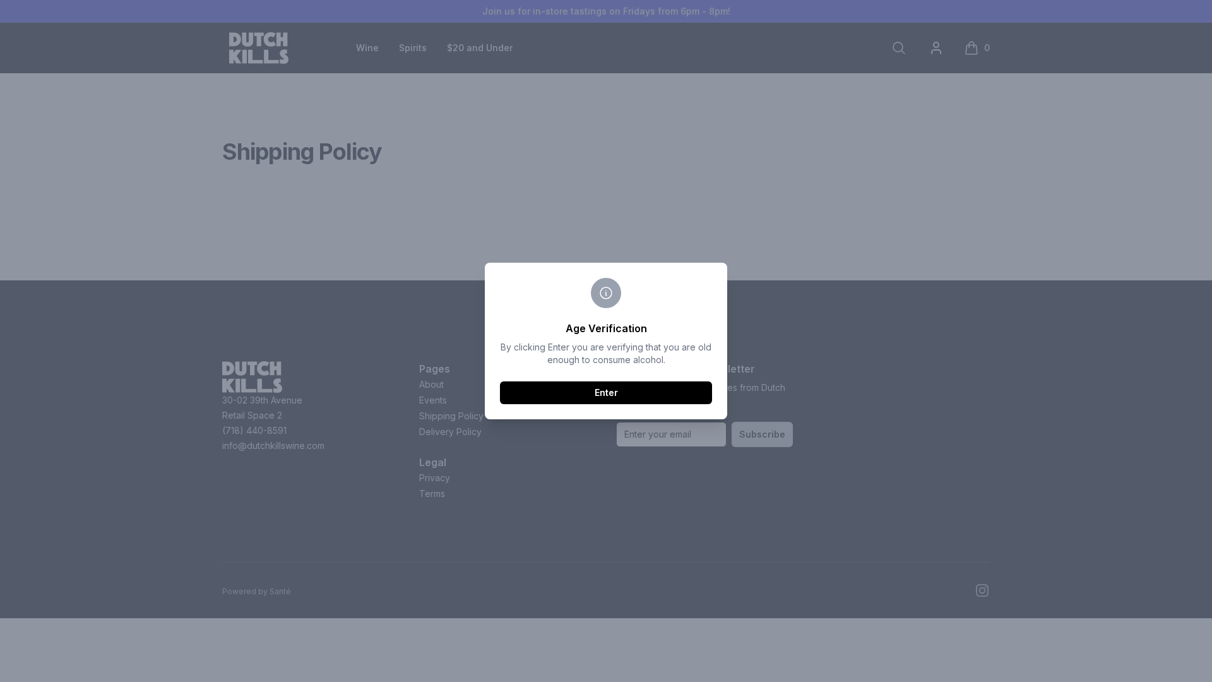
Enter (606, 392)
